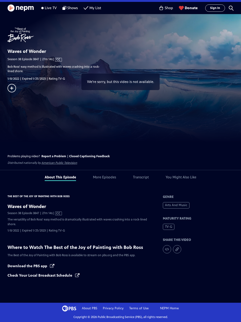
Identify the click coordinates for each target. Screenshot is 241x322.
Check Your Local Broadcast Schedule (40, 275)
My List (95, 8)
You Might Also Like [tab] (181, 177)
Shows (72, 8)
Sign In (215, 8)
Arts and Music (176, 205)
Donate (191, 8)
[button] (231, 8)
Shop (169, 8)
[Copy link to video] (177, 249)
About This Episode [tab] (60, 177)
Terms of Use (139, 308)
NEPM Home (169, 308)
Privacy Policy (113, 308)
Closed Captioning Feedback (89, 156)
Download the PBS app (28, 266)
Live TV (51, 8)
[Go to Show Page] (124, 35)
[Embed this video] (167, 249)
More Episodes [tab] (104, 177)
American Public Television (59, 163)
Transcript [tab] (141, 177)
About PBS (89, 308)
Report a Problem (53, 156)
